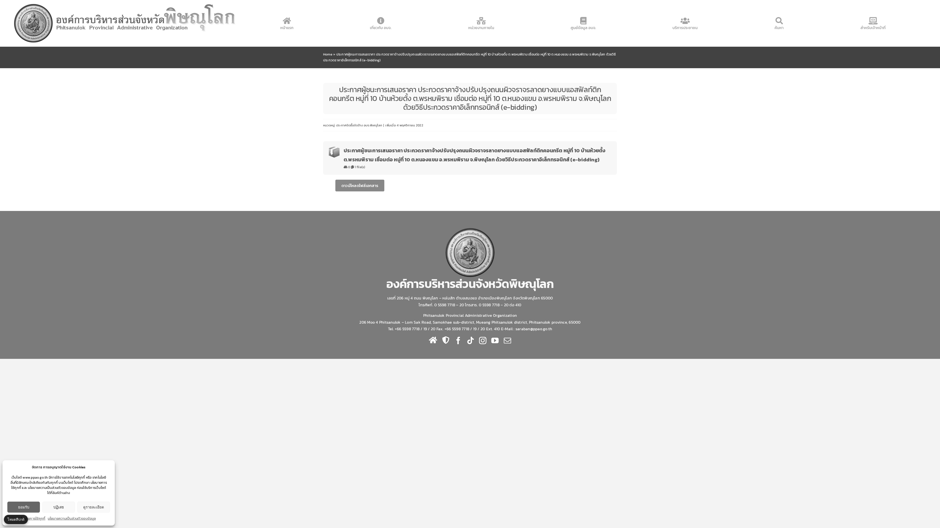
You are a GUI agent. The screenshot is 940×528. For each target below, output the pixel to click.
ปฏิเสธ (58, 507)
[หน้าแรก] (433, 340)
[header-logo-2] (125, 3)
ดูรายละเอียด (93, 507)
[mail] (507, 340)
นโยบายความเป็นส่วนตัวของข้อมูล (72, 518)
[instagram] (482, 340)
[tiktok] (470, 340)
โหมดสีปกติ (15, 519)
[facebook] (458, 340)
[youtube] (495, 340)
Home (327, 54)
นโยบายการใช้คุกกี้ (32, 518)
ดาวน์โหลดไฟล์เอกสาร (359, 185)
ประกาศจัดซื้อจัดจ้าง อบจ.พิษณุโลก (359, 125)
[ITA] (445, 340)
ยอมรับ (23, 507)
